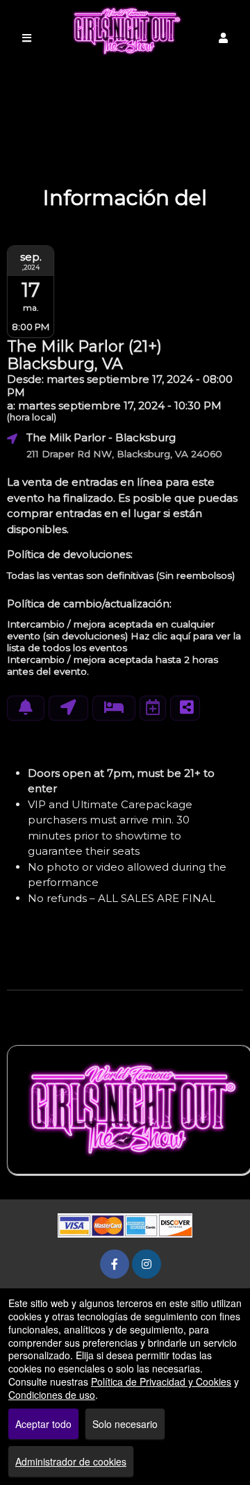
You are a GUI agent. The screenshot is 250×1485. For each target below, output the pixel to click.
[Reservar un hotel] (114, 708)
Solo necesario (125, 1424)
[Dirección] (68, 708)
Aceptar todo (43, 1424)
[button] (223, 37)
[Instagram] (146, 1263)
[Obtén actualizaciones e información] (26, 708)
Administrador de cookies (70, 1461)
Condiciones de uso (51, 1395)
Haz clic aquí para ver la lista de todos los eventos (124, 641)
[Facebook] (115, 1263)
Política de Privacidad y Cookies (161, 1381)
